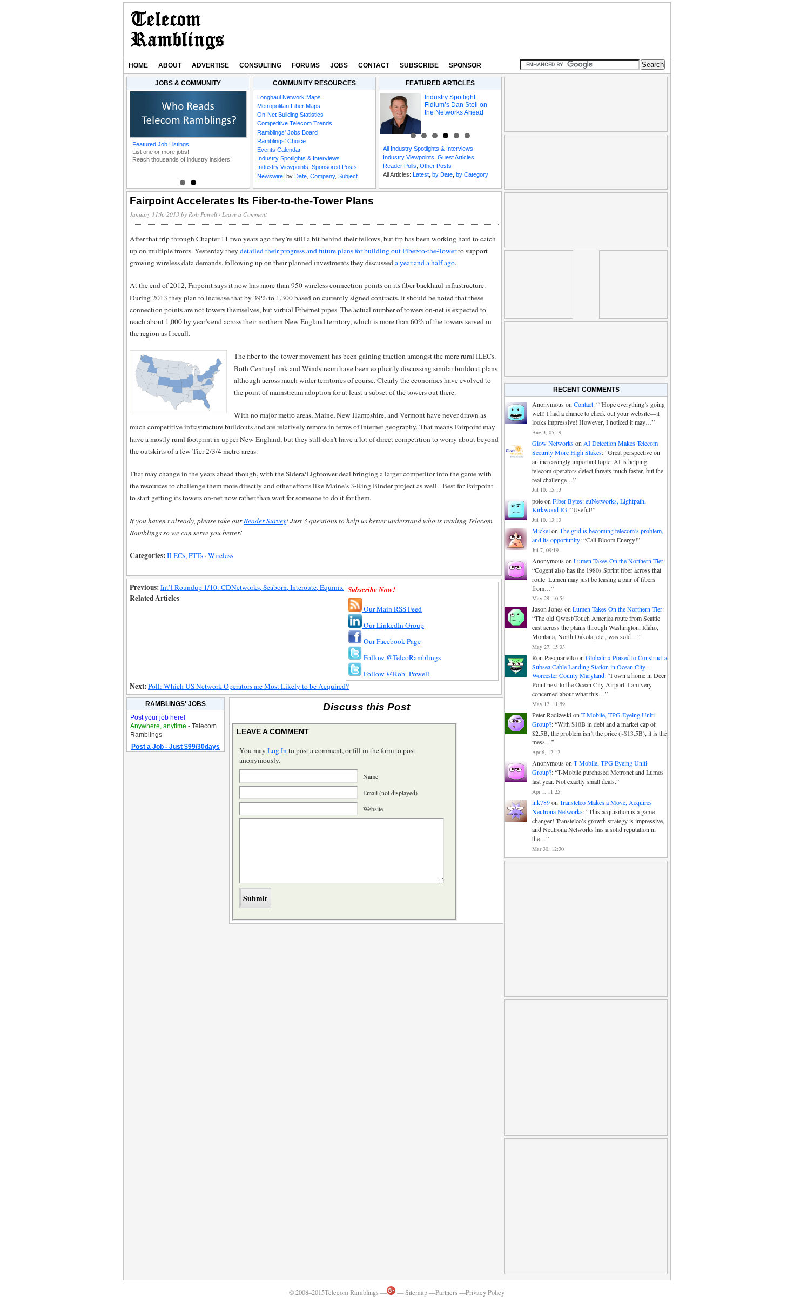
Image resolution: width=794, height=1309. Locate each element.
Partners (446, 1292)
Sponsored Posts (334, 167)
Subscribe (419, 65)
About (169, 65)
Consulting (260, 65)
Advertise (210, 65)
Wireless (220, 555)
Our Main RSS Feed (392, 609)
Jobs (339, 65)
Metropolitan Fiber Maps (288, 106)
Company (322, 176)
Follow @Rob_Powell (395, 674)
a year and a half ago (425, 262)
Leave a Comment (244, 214)
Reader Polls (399, 166)
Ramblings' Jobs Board (287, 132)
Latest (421, 174)
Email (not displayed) (390, 792)
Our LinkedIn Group (393, 625)
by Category (472, 174)
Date (300, 176)
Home (138, 65)
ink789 (541, 802)
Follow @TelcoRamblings (401, 657)
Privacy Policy (485, 1292)
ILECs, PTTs (185, 555)
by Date (442, 174)
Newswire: (271, 176)
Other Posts (436, 166)
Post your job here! (157, 717)
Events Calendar (279, 149)
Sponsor (465, 65)
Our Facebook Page (391, 641)
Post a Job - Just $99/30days (175, 746)
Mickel (541, 530)
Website (373, 808)
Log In (277, 750)
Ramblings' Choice (281, 141)
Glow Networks (553, 443)
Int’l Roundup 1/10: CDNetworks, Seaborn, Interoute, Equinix (252, 587)
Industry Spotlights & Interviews (298, 158)
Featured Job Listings (160, 144)
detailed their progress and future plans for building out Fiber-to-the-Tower (348, 251)
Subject (348, 176)
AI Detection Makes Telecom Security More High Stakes (595, 448)
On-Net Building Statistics (290, 114)
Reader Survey (265, 521)
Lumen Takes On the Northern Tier (618, 560)
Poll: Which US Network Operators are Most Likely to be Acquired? (248, 686)
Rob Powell (203, 214)
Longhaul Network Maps (289, 97)
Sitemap (416, 1292)
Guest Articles (456, 157)
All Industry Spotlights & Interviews (428, 148)
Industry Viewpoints (282, 167)
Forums (306, 65)
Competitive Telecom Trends (294, 123)
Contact (373, 65)
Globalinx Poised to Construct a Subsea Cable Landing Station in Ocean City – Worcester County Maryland (599, 666)
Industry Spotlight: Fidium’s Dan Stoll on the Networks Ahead (456, 104)
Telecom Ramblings (177, 29)
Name (370, 776)
